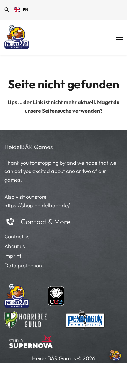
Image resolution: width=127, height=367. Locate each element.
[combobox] (21, 10)
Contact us (17, 236)
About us (14, 246)
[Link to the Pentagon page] (85, 318)
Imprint (12, 255)
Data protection (23, 265)
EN (25, 9)
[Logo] (16, 37)
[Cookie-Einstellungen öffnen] (115, 355)
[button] (6, 9)
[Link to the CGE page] (56, 294)
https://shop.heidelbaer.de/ (37, 205)
